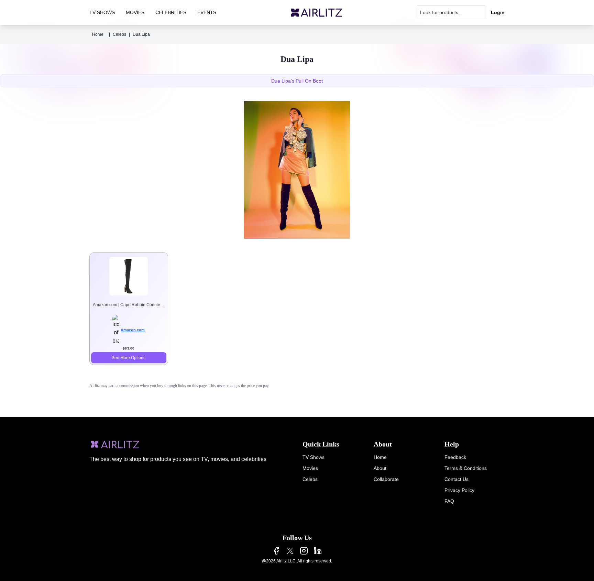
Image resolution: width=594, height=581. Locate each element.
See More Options (128, 357)
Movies (310, 468)
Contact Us (456, 479)
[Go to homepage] (316, 12)
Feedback (455, 457)
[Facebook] (276, 551)
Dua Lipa (141, 34)
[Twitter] (290, 551)
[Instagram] (304, 551)
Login (498, 12)
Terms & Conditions (465, 468)
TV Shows (313, 457)
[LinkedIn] (318, 551)
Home (97, 34)
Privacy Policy (459, 490)
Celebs (119, 34)
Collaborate (386, 479)
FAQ (449, 501)
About (380, 468)
